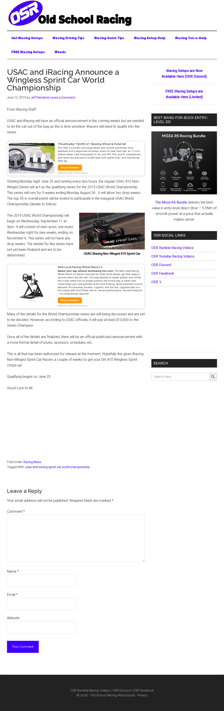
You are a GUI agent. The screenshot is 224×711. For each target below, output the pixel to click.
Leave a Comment (62, 97)
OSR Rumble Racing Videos (172, 248)
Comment (16, 511)
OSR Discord (161, 265)
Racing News (32, 462)
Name (13, 571)
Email (12, 594)
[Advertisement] (76, 427)
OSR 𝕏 (156, 282)
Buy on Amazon (70, 167)
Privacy (143, 695)
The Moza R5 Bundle (171, 202)
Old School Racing (112, 13)
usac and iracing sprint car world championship (57, 467)
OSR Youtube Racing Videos (172, 256)
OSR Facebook (162, 273)
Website (13, 618)
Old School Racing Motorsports (112, 695)
